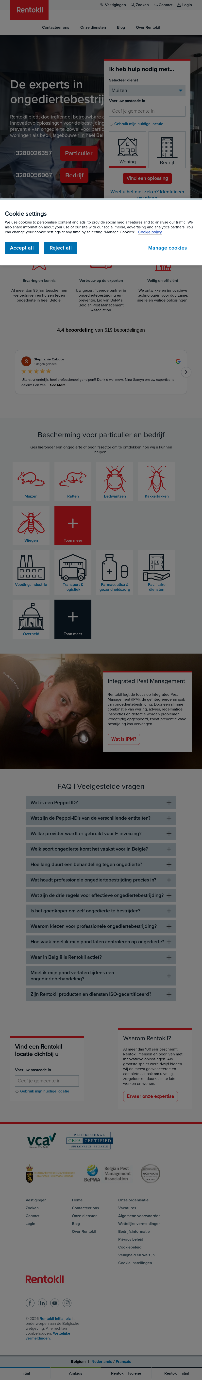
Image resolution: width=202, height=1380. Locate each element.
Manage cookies (167, 248)
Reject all (61, 248)
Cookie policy (150, 231)
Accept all (22, 248)
